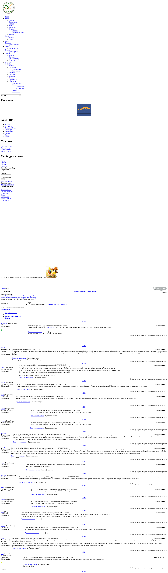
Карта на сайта (6, 150)
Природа (11, 55)
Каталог (7, 50)
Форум (7, 41)
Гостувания (16, 71)
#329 (84, 381)
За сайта (11, 34)
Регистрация (15, 296)
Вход (6, 296)
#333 (84, 407)
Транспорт (8, 130)
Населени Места (10, 128)
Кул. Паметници (14, 59)
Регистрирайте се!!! (7, 185)
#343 (84, 485)
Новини (7, 18)
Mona (2, 463)
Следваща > (56, 304)
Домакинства (16, 69)
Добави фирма (13, 52)
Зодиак (3, 161)
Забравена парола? (28, 296)
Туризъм (7, 133)
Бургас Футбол (6, 198)
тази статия (50, 327)
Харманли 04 (13, 79)
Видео (7, 36)
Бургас (3, 195)
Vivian (3, 409)
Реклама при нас (6, 151)
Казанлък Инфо (6, 190)
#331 (84, 393)
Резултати (12, 73)
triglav (3, 347)
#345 (84, 510)
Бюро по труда (5, 148)
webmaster (4, 323)
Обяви (7, 46)
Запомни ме (7, 177)
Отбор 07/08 (16, 83)
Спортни (11, 29)
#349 (84, 552)
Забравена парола (6, 181)
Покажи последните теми (13, 316)
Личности (12, 60)
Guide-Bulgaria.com (7, 191)
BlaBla (3, 447)
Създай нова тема (11, 313)
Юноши (11, 78)
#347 (84, 524)
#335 (84, 431)
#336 (84, 445)
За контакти (9, 62)
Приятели (4, 166)
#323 (84, 321)
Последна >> (65, 304)
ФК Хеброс (8, 64)
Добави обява (13, 48)
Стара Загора (5, 197)
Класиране (12, 67)
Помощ (94, 291)
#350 (84, 571)
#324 (84, 346)
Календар (8, 43)
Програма (12, 76)
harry (2, 554)
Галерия (7, 53)
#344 (84, 498)
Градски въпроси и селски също (25, 297)
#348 (84, 536)
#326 (84, 363)
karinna (3, 526)
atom (2, 395)
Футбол (15, 31)
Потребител (5, 170)
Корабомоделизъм (18, 32)
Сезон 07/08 (12, 81)
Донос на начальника (35, 332)
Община (11, 25)
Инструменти (5, 309)
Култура (11, 24)
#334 (84, 419)
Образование (9, 131)
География (8, 126)
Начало (7, 17)
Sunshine (3, 433)
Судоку (3, 163)
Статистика (12, 74)
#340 (84, 473)
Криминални (13, 22)
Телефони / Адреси (7, 146)
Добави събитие (14, 45)
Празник (4, 164)
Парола (3, 173)
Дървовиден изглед (85, 291)
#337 (84, 461)
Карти (7, 135)
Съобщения (12, 27)
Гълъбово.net (5, 200)
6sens (2, 368)
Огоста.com (4, 193)
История (7, 124)
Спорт (11, 39)
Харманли (12, 20)
